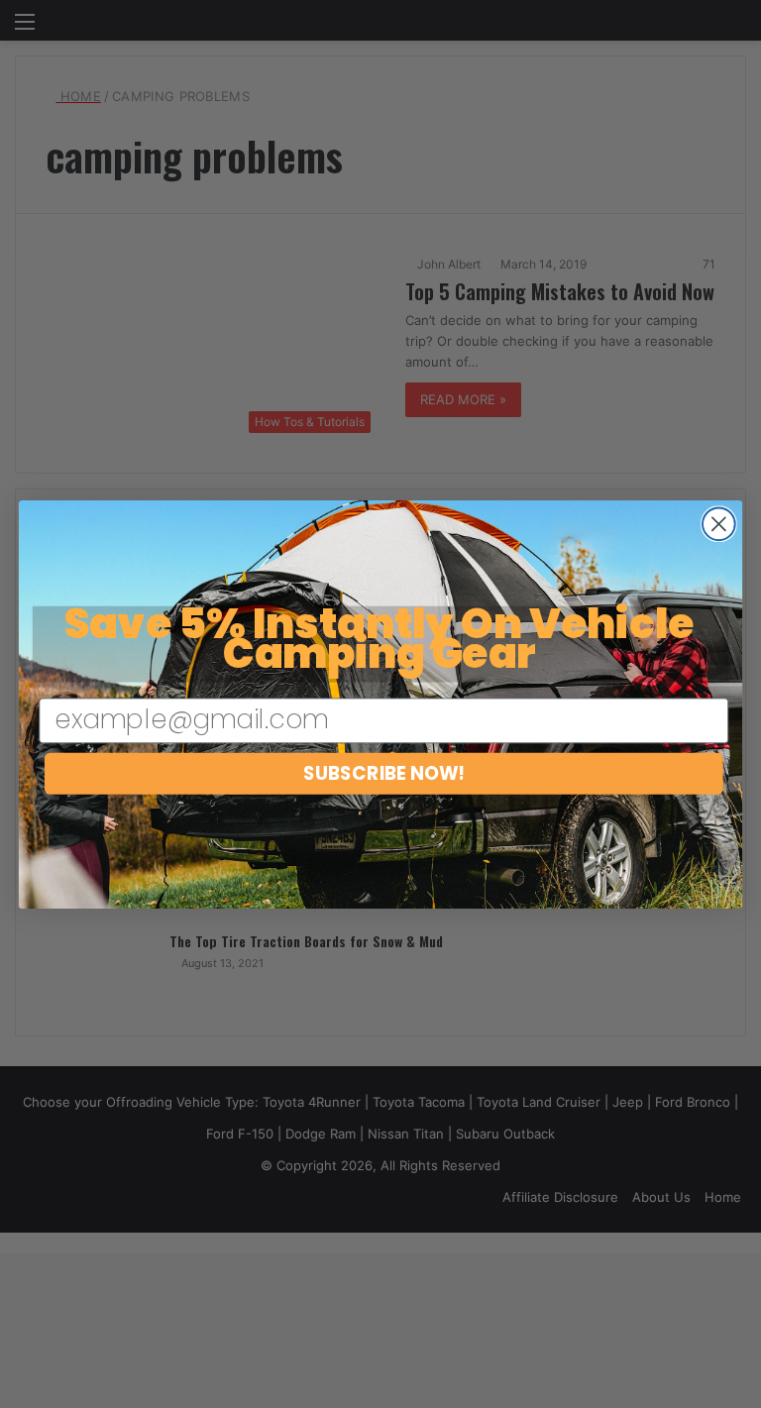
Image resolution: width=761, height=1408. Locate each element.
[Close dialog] (719, 523)
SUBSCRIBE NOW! (384, 773)
